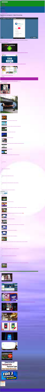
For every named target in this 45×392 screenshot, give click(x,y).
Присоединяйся (3, 12)
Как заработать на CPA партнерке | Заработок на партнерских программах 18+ (11, 126)
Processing (3, 41)
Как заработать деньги (4, 282)
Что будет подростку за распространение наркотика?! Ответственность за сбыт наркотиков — (13, 224)
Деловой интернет (3, 191)
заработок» (7, 41)
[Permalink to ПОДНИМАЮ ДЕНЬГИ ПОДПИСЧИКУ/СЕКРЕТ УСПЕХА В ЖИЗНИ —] (4, 181)
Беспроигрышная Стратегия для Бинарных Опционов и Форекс (9, 120)
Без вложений (3, 4)
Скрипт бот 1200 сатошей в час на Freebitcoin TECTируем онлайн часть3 (10, 154)
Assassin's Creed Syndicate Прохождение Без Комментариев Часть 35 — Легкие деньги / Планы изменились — (15, 262)
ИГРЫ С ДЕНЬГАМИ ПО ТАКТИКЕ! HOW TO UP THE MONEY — (9, 230)
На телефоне (3, 3)
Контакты (3, 387)
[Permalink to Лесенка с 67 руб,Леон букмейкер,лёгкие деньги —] (4, 174)
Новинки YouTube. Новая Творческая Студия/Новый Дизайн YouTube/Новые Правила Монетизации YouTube (15, 370)
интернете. (10, 41)
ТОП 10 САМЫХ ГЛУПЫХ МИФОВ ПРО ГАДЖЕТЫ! (8, 331)
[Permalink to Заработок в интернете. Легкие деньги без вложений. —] (4, 188)
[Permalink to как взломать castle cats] (4, 267)
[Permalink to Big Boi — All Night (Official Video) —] (4, 167)
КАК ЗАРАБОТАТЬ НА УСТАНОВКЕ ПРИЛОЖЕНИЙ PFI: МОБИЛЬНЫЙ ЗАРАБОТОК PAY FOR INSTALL (15, 52)
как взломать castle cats (4, 268)
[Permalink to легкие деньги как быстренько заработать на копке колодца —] (4, 254)
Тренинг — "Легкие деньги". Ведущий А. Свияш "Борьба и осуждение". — (11, 248)
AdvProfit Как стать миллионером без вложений (7, 137)
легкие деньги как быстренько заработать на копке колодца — (9, 255)
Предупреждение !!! (4, 5)
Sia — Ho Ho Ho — (4, 161)
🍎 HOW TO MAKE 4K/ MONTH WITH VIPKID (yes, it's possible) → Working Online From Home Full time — (14, 207)
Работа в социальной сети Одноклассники (7, 75)
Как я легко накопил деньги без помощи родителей (8, 321)
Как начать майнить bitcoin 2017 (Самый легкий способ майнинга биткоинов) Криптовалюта (13, 143)
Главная (3, 9)
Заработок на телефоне (4, 13)
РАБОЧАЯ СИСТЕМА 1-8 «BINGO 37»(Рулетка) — (8, 201)
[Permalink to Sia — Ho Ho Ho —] (4, 160)
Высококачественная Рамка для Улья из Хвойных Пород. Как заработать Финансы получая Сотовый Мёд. (15, 241)
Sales (5, 41)
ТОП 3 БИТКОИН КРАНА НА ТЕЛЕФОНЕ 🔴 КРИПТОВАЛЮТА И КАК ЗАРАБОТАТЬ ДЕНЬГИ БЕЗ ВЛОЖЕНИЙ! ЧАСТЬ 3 (16, 380)
